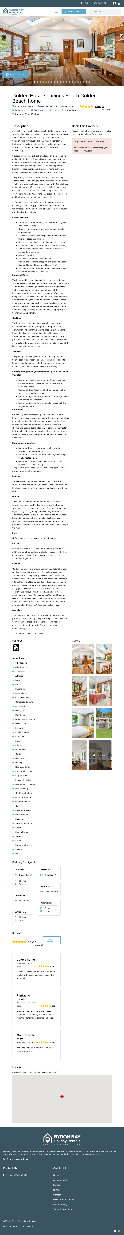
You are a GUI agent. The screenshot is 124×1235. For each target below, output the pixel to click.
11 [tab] (63, 82)
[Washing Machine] (16, 647)
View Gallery (16, 74)
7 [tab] (52, 82)
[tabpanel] (62, 51)
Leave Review (50, 940)
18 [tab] (84, 82)
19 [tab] (86, 82)
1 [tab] (34, 82)
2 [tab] (37, 82)
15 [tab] (75, 82)
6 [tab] (49, 82)
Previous (3, 51)
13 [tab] (69, 82)
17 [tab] (81, 82)
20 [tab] (89, 82)
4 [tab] (43, 82)
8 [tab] (55, 82)
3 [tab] (40, 82)
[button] (56, 11)
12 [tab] (66, 82)
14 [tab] (72, 82)
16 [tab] (78, 82)
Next (121, 51)
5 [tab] (46, 82)
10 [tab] (60, 82)
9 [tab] (57, 82)
